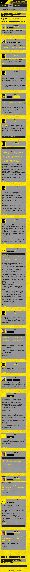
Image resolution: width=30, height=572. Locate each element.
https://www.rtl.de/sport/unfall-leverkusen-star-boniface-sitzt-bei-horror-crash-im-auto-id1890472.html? (13, 487)
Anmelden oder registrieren (19, 1)
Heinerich (4, 66)
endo (16, 142)
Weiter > (22, 21)
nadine (16, 452)
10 (19, 21)
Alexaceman (4, 525)
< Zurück (3, 21)
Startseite (4, 5)
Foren (10, 5)
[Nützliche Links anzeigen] (25, 13)
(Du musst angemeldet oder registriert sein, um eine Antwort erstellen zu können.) (13, 554)
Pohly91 (16, 54)
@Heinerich (5, 125)
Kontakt (22, 565)
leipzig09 (9, 66)
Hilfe (25, 565)
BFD (2, 565)
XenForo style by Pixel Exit (16, 570)
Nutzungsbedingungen (22, 567)
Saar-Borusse (16, 25)
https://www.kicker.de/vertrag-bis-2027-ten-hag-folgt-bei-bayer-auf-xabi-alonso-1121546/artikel (13, 538)
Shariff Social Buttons (18, 569)
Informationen (17, 5)
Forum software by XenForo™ (7, 569)
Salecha (16, 39)
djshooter (16, 329)
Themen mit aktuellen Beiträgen (8, 9)
